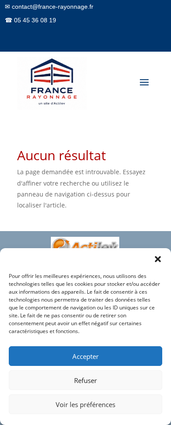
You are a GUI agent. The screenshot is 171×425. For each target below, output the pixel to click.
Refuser (85, 380)
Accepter (85, 356)
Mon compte (111, 55)
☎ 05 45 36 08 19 (30, 20)
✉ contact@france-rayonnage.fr (49, 7)
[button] (157, 259)
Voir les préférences (85, 404)
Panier (145, 55)
